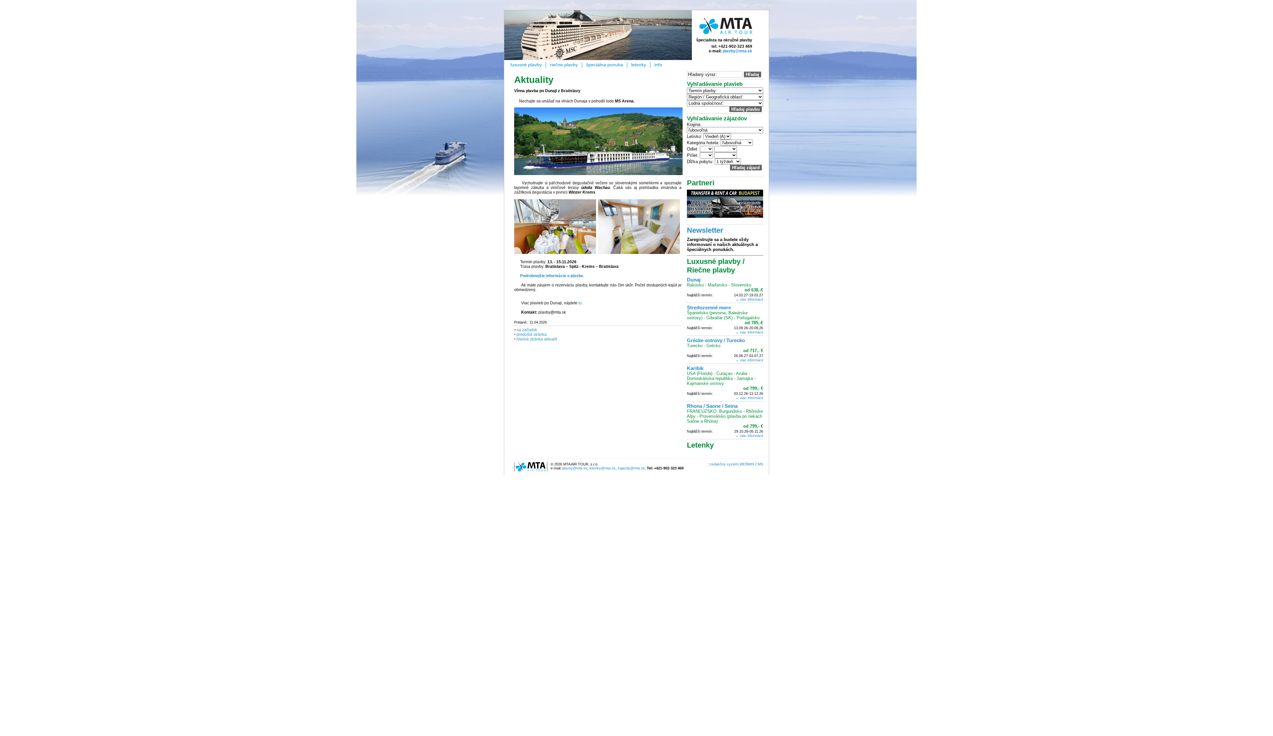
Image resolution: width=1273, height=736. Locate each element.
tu (580, 303)
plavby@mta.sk (737, 51)
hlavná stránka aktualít (536, 339)
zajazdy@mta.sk (631, 468)
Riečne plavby (564, 64)
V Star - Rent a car (725, 204)
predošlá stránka (531, 334)
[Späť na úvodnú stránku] (725, 35)
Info (658, 64)
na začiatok (526, 330)
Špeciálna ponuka (604, 64)
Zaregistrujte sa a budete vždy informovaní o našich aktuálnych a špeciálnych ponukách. (722, 244)
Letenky (638, 64)
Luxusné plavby (526, 64)
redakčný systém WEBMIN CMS (736, 464)
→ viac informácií (749, 299)
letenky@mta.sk (602, 468)
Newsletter (705, 230)
